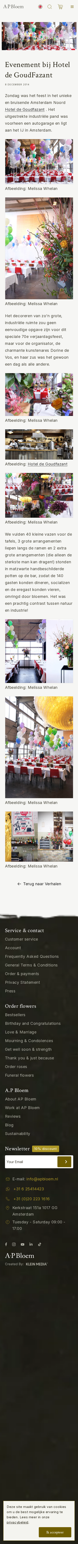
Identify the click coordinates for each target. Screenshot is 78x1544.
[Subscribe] (64, 1161)
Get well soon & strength (28, 1049)
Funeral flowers (19, 1075)
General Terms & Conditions (31, 965)
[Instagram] (14, 1243)
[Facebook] (6, 1243)
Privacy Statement (22, 982)
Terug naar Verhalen (42, 884)
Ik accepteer (55, 1532)
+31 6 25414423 (28, 1189)
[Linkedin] (31, 1243)
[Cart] (60, 7)
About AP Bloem (20, 1099)
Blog (9, 1125)
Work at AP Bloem (22, 1107)
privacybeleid (17, 1522)
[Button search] (49, 7)
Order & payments (22, 973)
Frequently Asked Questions (32, 956)
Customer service (21, 939)
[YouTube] (22, 1243)
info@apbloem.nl (42, 1179)
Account (13, 948)
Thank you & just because (29, 1058)
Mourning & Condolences (29, 1040)
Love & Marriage (21, 1032)
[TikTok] (39, 1243)
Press (10, 991)
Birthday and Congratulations (33, 1023)
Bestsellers (15, 1014)
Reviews (13, 1116)
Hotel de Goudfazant (25, 109)
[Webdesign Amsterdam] (27, 1264)
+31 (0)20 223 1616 (31, 1199)
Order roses (16, 1066)
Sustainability (17, 1133)
